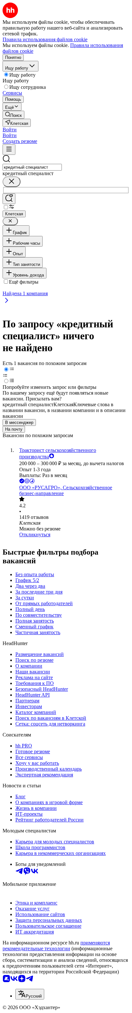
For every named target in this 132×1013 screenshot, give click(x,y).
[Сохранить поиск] (9, 198)
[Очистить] (12, 181)
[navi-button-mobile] (9, 149)
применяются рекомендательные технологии (56, 945)
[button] (10, 129)
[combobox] (32, 167)
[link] (13, 115)
